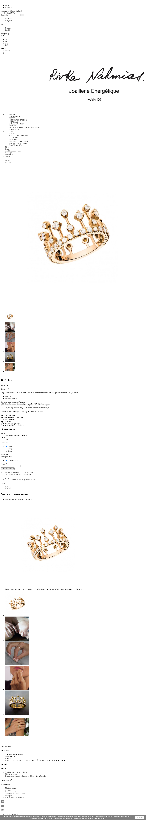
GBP (7, 43)
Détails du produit (11, 398)
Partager (8, 487)
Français (8, 28)
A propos (8, 790)
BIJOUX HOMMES (16, 124)
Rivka (7, 147)
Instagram (8, 7)
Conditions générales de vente (15, 794)
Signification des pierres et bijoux (16, 772)
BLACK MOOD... (15, 145)
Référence (4, 423)
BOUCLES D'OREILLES (18, 141)
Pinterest (8, 489)
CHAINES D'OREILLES (18, 143)
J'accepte (139, 817)
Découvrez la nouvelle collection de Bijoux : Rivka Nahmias (25, 776)
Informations (6, 746)
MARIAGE (13, 126)
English (7, 30)
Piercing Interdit (10, 153)
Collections (10, 114)
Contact (7, 157)
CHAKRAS (13, 122)
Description (9, 396)
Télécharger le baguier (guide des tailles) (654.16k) (18, 472)
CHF (7, 39)
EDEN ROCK (14, 130)
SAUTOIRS (13, 137)
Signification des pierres (13, 151)
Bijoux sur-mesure (11, 774)
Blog (2, 53)
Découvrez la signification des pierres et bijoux (16, 474)
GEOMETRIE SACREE (18, 120)
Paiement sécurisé (11, 792)
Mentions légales (10, 788)
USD (7, 45)
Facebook (8, 5)
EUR (7, 41)
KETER (12, 118)
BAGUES (12, 133)
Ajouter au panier (8, 468)
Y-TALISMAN (14, 116)
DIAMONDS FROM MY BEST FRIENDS (24, 128)
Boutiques (8, 796)
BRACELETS (14, 139)
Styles (9, 132)
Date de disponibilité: (8, 425)
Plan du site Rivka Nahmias (14, 798)
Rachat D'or (9, 155)
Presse (7, 149)
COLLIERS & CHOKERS (18, 135)
